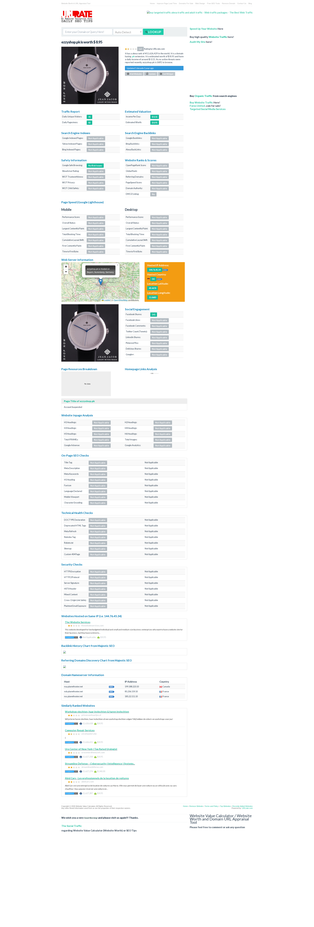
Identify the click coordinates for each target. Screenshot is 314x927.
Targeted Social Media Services (208, 109)
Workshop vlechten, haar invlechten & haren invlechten (97, 711)
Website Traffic (218, 36)
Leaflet (107, 300)
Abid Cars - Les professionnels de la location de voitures (97, 778)
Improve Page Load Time (167, 3)
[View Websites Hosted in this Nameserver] (111, 686)
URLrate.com (247, 808)
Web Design (200, 3)
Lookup (154, 32)
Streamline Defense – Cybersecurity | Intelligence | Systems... (100, 763)
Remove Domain (228, 3)
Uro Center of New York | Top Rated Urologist (91, 749)
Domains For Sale (186, 3)
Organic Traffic (203, 95)
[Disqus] (157, 882)
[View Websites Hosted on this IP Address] (165, 269)
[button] (101, 282)
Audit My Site (197, 41)
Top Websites (225, 806)
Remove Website (196, 806)
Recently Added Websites (242, 806)
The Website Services (77, 622)
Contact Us (241, 3)
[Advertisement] (215, 67)
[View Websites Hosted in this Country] (159, 278)
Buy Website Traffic (201, 102)
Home (152, 3)
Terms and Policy (211, 806)
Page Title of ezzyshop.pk (79, 401)
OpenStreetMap (121, 300)
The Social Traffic (71, 825)
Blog (250, 3)
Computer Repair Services (80, 730)
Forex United (197, 105)
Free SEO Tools (213, 3)
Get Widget (167, 74)
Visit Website (135, 74)
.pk (133, 56)
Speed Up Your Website (203, 28)
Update (152, 74)
